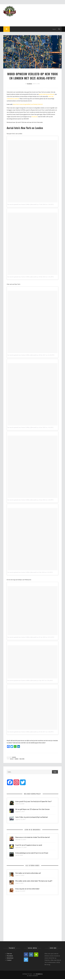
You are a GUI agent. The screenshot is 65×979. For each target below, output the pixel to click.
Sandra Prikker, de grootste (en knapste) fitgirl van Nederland (31, 817)
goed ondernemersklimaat (46, 94)
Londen (16, 758)
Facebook (34, 116)
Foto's (11, 758)
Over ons (9, 953)
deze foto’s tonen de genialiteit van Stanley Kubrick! (28, 104)
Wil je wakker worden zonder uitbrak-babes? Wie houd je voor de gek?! (33, 881)
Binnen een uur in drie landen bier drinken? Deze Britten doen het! (32, 837)
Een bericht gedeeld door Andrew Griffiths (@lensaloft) (22, 204)
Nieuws (14, 757)
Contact (9, 960)
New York (22, 758)
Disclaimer (10, 955)
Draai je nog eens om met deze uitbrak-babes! (27, 889)
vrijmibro (29, 83)
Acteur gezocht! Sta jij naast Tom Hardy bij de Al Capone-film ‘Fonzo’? (33, 801)
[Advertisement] (31, 20)
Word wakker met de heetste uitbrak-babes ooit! (28, 873)
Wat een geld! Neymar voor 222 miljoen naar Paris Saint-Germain (32, 809)
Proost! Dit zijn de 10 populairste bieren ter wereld (28, 845)
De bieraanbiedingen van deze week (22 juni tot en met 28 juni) (31, 853)
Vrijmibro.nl (39, 974)
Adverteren (10, 958)
